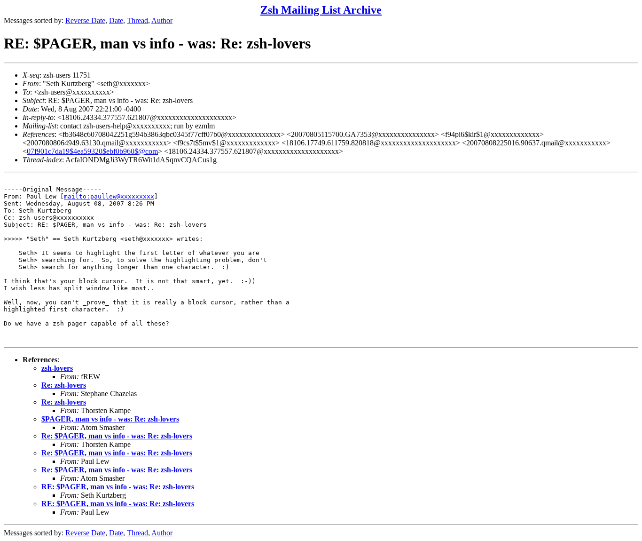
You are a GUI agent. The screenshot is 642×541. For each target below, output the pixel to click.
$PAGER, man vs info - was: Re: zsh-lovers (110, 419)
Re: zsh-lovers (63, 385)
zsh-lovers (57, 368)
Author (161, 20)
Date (116, 20)
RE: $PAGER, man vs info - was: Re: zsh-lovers (117, 487)
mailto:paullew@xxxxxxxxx (109, 196)
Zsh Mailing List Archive (321, 10)
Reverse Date (85, 20)
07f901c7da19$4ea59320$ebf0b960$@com (92, 151)
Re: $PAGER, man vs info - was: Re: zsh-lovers (116, 436)
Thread (137, 20)
